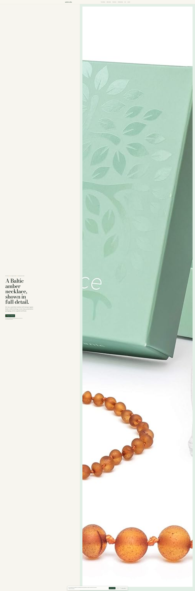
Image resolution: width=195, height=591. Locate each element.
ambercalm (68, 2)
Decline (118, 588)
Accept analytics (112, 588)
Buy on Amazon (10, 315)
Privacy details (123, 588)
